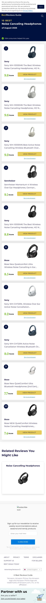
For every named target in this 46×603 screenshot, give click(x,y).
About (6, 557)
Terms (26, 557)
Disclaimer (37, 557)
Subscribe (23, 542)
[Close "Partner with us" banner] (44, 590)
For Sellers (37, 561)
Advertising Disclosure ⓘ (12, 569)
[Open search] (42, 16)
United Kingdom (32, 569)
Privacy (16, 557)
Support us (9, 561)
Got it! (41, 6)
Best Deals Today (11, 564)
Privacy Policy (28, 10)
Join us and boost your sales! (13, 599)
